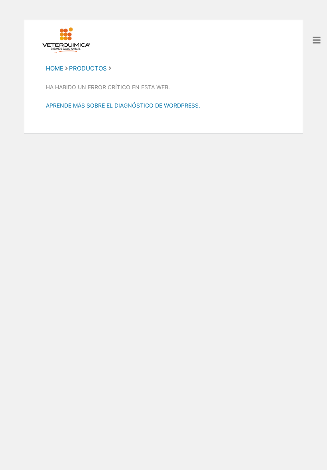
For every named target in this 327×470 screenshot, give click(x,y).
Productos (88, 68)
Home (54, 68)
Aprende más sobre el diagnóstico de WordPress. (123, 105)
